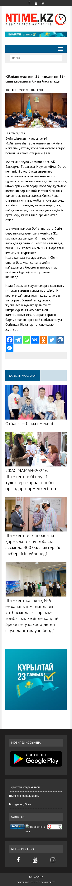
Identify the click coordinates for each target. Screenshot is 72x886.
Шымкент (37, 90)
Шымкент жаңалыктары (24, 796)
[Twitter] (52, 340)
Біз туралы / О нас (20, 804)
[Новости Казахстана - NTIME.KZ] (36, 19)
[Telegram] (18, 340)
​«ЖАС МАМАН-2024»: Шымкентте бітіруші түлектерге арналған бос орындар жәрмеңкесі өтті (31, 479)
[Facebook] (9, 340)
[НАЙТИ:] (36, 58)
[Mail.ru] (60, 340)
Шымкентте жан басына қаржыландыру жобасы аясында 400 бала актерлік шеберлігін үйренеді (32, 544)
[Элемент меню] (29, 3)
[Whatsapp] (26, 340)
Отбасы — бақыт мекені (29, 423)
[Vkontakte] (35, 340)
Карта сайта (36, 876)
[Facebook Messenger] (9, 348)
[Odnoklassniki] (43, 340)
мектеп (23, 90)
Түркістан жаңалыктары (24, 787)
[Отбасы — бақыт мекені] (36, 402)
